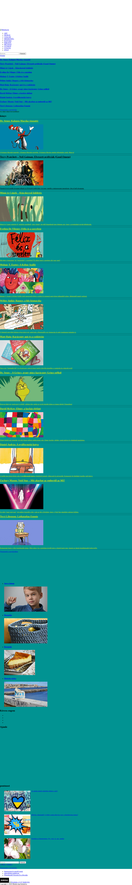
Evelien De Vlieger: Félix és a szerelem (16, 72)
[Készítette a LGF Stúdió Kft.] (19, 882)
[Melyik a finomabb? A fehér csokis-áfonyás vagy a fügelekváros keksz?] (17, 824)
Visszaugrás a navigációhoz (9, 551)
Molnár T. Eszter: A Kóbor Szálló (14, 76)
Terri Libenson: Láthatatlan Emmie (15, 106)
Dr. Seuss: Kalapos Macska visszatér (15, 60)
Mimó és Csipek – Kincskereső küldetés (16, 68)
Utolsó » (10, 864)
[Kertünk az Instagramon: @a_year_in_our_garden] (17, 848)
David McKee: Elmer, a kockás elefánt (16, 93)
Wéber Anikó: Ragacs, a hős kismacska (16, 80)
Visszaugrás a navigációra (8, 110)
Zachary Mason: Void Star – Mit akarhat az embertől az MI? (26, 102)
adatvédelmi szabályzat (11, 873)
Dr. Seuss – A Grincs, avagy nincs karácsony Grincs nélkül (24, 89)
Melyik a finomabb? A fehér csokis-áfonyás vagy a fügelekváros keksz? (54, 815)
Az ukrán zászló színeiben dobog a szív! (44, 791)
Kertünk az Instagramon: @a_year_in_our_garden (47, 839)
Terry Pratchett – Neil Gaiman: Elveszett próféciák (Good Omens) (27, 64)
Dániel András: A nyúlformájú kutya (15, 97)
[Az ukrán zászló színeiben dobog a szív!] (17, 801)
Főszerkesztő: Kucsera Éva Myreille (16, 875)
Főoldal (2, 56)
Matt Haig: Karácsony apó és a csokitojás (17, 85)
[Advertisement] (62, 14)
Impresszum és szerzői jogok (13, 871)
